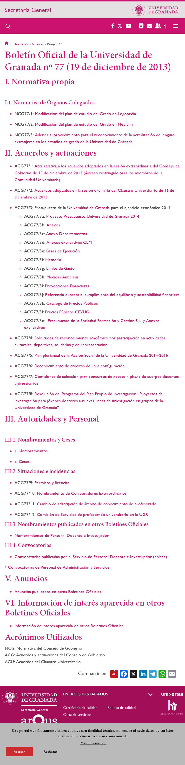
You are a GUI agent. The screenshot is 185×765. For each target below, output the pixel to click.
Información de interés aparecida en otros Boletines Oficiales (69, 625)
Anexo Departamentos (66, 233)
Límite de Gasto (60, 268)
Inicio (7, 43)
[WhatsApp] (162, 673)
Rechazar (50, 752)
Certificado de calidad (80, 707)
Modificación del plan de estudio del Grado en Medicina (84, 124)
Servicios (38, 44)
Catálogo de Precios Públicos (72, 303)
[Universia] (172, 694)
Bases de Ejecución (63, 250)
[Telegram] (153, 673)
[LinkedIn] (143, 673)
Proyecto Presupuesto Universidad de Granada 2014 (92, 216)
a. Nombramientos (31, 450)
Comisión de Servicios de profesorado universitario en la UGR (92, 514)
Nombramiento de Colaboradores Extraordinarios (81, 493)
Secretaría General (28, 10)
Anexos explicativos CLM (69, 242)
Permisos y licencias (52, 482)
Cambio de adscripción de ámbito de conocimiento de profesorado (96, 503)
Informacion (21, 44)
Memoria (53, 259)
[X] (133, 673)
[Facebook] (124, 673)
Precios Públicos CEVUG (67, 311)
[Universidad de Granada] (155, 9)
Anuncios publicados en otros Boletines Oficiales (57, 591)
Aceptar (19, 751)
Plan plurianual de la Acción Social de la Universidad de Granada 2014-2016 (101, 355)
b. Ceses (22, 461)
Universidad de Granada (88, 207)
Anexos (53, 224)
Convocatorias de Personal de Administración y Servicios (58, 567)
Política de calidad (121, 707)
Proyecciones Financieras (67, 285)
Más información (93, 743)
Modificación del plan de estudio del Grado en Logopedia (85, 113)
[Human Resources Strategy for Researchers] (172, 707)
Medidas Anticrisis (62, 276)
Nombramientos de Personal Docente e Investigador (61, 535)
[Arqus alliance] (39, 722)
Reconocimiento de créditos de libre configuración (79, 365)
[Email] (172, 673)
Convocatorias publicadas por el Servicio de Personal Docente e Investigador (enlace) (90, 556)
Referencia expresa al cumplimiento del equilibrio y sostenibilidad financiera (112, 294)
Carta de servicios (77, 714)
